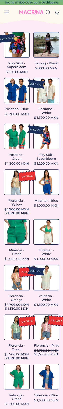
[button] (48, 12)
